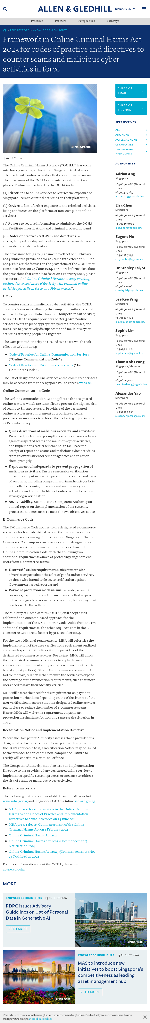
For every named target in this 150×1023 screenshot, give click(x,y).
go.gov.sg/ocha (14, 869)
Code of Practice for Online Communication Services (49, 354)
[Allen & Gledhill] (75, 8)
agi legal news (126, 139)
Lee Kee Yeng (126, 299)
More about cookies (40, 1019)
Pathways (113, 21)
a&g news (122, 134)
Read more (18, 929)
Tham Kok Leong (130, 362)
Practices (37, 21)
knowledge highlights (124, 151)
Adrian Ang (125, 174)
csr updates (124, 144)
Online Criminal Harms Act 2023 (33, 835)
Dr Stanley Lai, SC (130, 268)
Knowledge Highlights (50, 30)
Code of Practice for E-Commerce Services (41, 365)
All (117, 129)
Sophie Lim (125, 331)
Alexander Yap (128, 393)
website (85, 383)
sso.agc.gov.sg (85, 801)
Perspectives (86, 21)
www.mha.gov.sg (15, 801)
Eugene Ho (124, 237)
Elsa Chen (123, 205)
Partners (60, 21)
